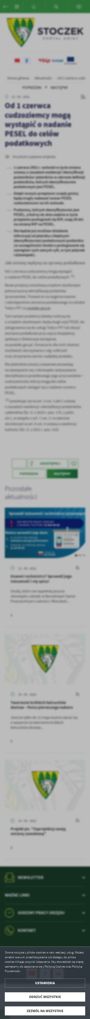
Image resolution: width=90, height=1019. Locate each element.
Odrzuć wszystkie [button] (45, 996)
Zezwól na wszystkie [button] (45, 1011)
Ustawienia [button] (45, 983)
